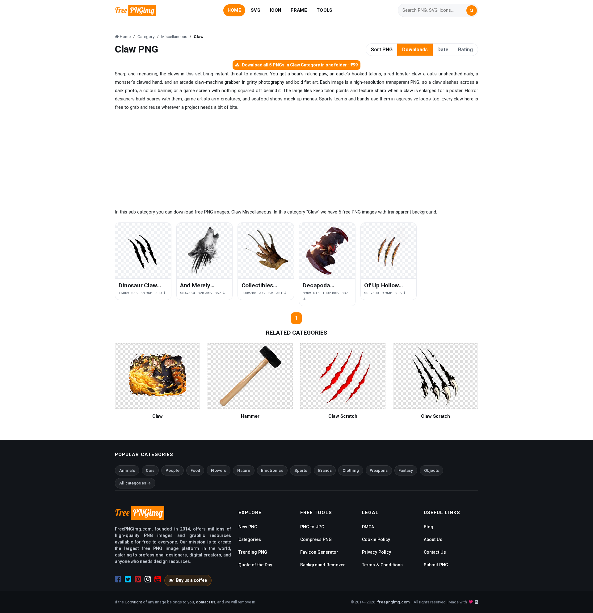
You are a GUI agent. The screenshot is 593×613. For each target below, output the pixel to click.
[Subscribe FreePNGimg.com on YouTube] (157, 579)
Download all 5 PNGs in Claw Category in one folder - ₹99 (300, 64)
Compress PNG (316, 539)
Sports (300, 470)
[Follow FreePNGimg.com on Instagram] (148, 579)
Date (442, 50)
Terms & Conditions (382, 565)
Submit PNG (436, 565)
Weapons (379, 470)
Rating (465, 50)
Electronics (272, 470)
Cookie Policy (376, 539)
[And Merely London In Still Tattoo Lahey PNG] (205, 251)
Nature (243, 470)
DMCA (368, 527)
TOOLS (324, 10)
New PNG (247, 527)
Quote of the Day (255, 565)
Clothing (351, 470)
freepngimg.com (393, 602)
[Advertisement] (296, 159)
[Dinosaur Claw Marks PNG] (143, 251)
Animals (127, 470)
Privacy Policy (376, 552)
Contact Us (435, 552)
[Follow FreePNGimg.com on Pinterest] (138, 579)
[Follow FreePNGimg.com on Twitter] (128, 579)
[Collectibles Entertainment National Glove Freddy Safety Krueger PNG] (266, 251)
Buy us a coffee (191, 580)
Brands (325, 470)
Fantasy (405, 470)
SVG (255, 10)
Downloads (415, 50)
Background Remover (322, 565)
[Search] (471, 10)
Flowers (218, 470)
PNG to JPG (312, 527)
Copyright (133, 602)
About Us (433, 539)
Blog (428, 527)
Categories (249, 539)
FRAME (299, 10)
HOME (234, 10)
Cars (150, 470)
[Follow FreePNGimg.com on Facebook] (118, 579)
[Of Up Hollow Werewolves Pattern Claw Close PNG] (389, 251)
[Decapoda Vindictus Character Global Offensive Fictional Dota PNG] (327, 251)
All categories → (135, 483)
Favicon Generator (319, 552)
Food (195, 470)
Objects (431, 470)
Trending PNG (252, 552)
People (172, 470)
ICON (275, 10)
